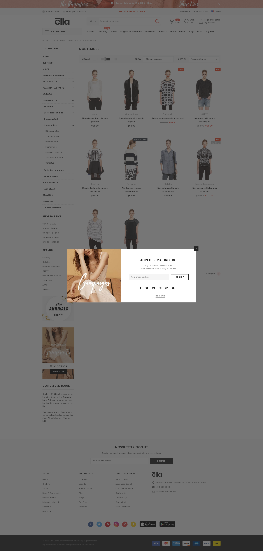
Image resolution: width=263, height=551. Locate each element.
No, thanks (160, 296)
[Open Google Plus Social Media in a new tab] (166, 288)
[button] (196, 248)
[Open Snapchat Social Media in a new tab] (173, 288)
